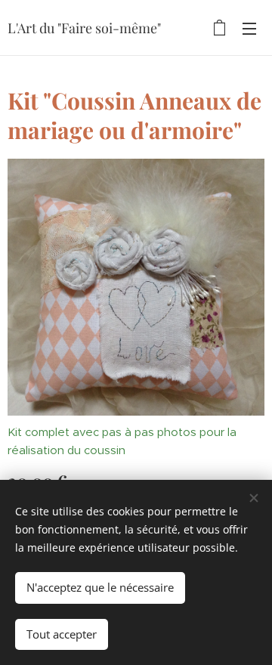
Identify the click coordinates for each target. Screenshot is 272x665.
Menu (249, 28)
